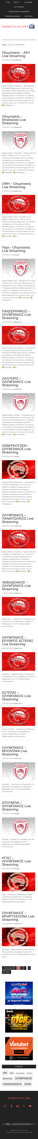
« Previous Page (7, 968)
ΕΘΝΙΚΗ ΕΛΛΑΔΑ (20, 1073)
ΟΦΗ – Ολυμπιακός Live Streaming (16, 185)
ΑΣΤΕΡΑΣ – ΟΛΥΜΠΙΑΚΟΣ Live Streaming (16, 696)
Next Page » (6, 972)
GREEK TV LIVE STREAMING (19, 26)
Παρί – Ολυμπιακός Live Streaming (16, 249)
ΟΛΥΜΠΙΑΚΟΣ (23, 1078)
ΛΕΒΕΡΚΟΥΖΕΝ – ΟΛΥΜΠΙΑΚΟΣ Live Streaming (16, 449)
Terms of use (28, 1132)
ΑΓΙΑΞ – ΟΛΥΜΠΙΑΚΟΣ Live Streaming (16, 861)
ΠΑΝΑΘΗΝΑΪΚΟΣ (12, 1084)
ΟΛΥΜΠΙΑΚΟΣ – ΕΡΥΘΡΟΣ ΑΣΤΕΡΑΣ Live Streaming (17, 640)
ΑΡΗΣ (12, 1073)
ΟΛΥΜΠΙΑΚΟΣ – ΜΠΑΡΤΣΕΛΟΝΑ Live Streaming (18, 916)
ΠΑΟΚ (27, 1084)
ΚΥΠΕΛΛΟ (29, 1073)
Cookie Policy (10, 1132)
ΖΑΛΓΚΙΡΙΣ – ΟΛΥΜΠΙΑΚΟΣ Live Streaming (16, 381)
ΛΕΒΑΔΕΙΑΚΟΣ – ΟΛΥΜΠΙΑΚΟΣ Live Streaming (16, 585)
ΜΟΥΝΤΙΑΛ (7, 1079)
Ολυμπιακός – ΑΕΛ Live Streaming (16, 54)
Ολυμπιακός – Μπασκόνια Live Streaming (14, 119)
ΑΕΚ (5, 1073)
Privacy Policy (19, 1132)
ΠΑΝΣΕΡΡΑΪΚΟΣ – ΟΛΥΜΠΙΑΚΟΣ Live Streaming (16, 314)
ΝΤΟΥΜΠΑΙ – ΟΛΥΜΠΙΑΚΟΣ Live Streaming (16, 806)
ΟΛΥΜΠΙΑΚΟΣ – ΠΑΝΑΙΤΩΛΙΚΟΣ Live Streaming (18, 518)
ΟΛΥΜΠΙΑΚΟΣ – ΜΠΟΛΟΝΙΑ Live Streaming (14, 751)
